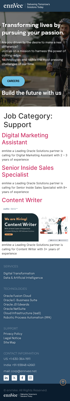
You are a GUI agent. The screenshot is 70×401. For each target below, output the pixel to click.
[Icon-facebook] (22, 378)
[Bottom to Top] (63, 382)
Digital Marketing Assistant (25, 139)
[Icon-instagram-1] (30, 378)
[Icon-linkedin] (6, 378)
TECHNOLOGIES (15, 288)
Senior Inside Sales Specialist (28, 171)
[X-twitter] (14, 378)
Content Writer (22, 200)
